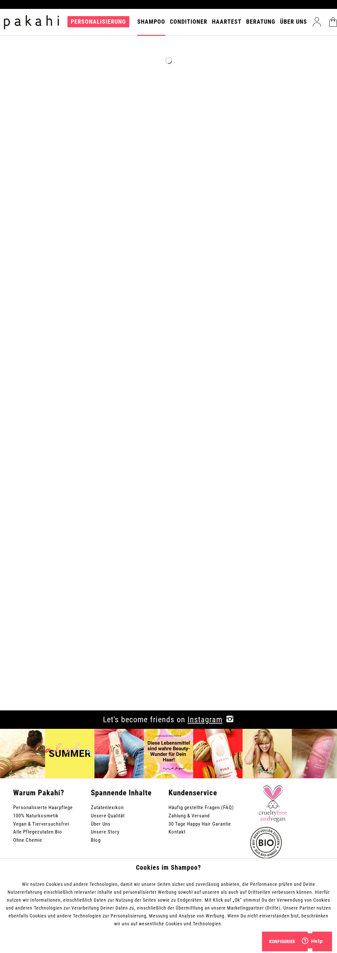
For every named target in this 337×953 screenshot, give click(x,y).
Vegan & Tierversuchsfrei (41, 824)
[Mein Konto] (317, 22)
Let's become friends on (162, 720)
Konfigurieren (284, 941)
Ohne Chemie (27, 840)
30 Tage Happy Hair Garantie (199, 824)
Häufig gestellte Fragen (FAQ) (201, 807)
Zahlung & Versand (189, 816)
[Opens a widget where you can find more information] (312, 941)
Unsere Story (105, 832)
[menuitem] (100, 26)
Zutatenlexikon (107, 807)
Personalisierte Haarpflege (43, 807)
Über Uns (101, 824)
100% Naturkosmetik (36, 816)
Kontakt (177, 832)
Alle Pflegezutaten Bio (37, 832)
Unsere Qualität (108, 816)
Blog (96, 840)
